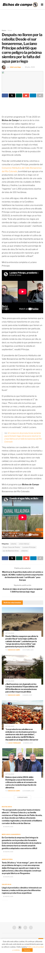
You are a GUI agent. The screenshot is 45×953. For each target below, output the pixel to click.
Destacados (7, 807)
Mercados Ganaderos (11, 834)
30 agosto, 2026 (8, 826)
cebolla (13, 544)
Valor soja (6, 884)
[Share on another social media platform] (40, 95)
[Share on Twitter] (12, 95)
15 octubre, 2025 (27, 650)
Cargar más (22, 797)
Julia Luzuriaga (15, 67)
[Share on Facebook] (5, 95)
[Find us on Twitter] (20, 927)
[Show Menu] (42, 4)
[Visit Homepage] (20, 4)
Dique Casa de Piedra (11, 547)
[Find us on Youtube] (25, 927)
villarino (24, 551)
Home (4, 30)
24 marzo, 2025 (27, 695)
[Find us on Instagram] (31, 927)
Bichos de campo (14, 650)
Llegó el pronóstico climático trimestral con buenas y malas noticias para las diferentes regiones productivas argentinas (22, 890)
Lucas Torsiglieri (14, 743)
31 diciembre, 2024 (28, 790)
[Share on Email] (26, 95)
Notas (10, 30)
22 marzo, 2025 (28, 743)
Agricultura (7, 859)
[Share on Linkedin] (33, 95)
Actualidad (9, 633)
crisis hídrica (24, 544)
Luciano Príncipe (29, 547)
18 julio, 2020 (30, 67)
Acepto (27, 950)
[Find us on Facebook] (14, 927)
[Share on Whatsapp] (19, 95)
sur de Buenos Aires (11, 551)
